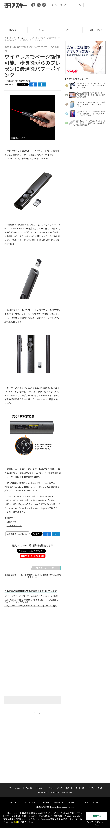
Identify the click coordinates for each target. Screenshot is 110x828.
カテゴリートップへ (47, 568)
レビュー (18, 788)
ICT (96, 30)
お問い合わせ (58, 802)
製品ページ (12, 521)
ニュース (28, 788)
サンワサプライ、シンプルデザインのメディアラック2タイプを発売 (31, 596)
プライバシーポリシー (30, 802)
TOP (9, 788)
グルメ (41, 30)
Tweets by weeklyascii (40, 713)
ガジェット (22, 37)
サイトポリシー (12, 802)
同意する (97, 816)
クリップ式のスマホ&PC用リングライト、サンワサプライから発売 (30, 606)
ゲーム (13, 30)
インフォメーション (95, 788)
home (10, 37)
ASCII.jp (44, 792)
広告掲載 (70, 802)
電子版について (98, 802)
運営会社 (46, 802)
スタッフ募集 (83, 802)
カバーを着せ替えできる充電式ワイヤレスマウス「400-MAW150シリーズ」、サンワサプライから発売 (32, 601)
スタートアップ (69, 30)
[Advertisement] (55, 17)
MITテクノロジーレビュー (62, 792)
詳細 (15, 822)
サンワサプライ (14, 525)
